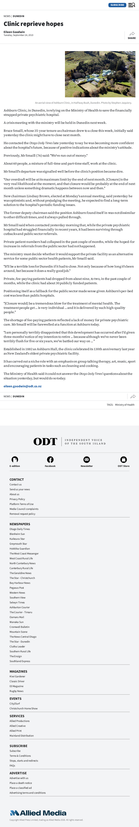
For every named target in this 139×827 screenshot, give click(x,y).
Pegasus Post (17, 588)
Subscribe (117, 5)
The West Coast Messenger (24, 554)
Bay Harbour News (20, 583)
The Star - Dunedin (20, 642)
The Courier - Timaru (21, 612)
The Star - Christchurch (22, 578)
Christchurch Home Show (24, 708)
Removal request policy (22, 514)
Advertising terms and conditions (28, 793)
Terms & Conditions (20, 756)
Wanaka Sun (17, 622)
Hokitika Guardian (20, 549)
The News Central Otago (23, 637)
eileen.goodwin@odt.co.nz (22, 386)
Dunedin (18, 16)
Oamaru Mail (17, 617)
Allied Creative (18, 726)
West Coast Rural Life (21, 558)
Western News (17, 593)
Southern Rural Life (20, 651)
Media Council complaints (24, 509)
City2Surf (15, 704)
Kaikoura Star (17, 539)
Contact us (16, 484)
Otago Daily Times (20, 529)
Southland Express (20, 661)
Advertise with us (19, 778)
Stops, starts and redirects (24, 761)
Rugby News (16, 691)
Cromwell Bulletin (19, 627)
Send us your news (20, 489)
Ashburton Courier (20, 607)
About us (14, 494)
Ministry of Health (124, 405)
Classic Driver (17, 681)
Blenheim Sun (17, 534)
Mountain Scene (18, 632)
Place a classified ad (21, 788)
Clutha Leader (17, 646)
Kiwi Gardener (17, 676)
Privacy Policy (17, 499)
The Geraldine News (20, 573)
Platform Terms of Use (21, 504)
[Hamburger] (131, 5)
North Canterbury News (22, 563)
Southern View (18, 598)
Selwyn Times (17, 602)
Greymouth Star (18, 544)
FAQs (12, 766)
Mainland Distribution (22, 736)
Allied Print (16, 731)
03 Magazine (16, 686)
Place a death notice (21, 783)
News (7, 16)
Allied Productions (20, 721)
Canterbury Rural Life (21, 568)
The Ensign (16, 656)
